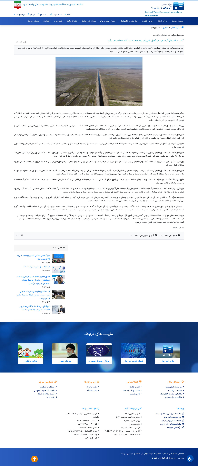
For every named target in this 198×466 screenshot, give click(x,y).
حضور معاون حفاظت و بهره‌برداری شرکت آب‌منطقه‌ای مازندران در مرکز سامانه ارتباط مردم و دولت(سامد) (33, 280)
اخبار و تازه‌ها (135, 387)
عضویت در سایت (175, 390)
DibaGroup (157, 457)
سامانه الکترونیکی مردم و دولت (168, 414)
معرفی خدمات (33, 21)
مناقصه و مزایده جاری (173, 397)
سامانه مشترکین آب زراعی (170, 424)
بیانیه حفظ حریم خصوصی (44, 390)
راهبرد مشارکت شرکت (46, 394)
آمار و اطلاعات (147, 21)
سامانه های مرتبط (89, 21)
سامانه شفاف (92, 390)
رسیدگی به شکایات (47, 387)
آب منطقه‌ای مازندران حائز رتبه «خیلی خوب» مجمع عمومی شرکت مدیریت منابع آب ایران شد (33, 295)
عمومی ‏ (165, 27)
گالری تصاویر (135, 394)
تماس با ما (58, 21)
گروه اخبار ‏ (175, 27)
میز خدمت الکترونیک (129, 21)
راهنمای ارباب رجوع (108, 21)
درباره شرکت (162, 21)
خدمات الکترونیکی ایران (171, 421)
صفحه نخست (177, 21)
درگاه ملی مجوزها (174, 427)
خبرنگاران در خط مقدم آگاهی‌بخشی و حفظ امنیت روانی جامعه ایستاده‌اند (35, 308)
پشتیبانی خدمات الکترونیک (171, 394)
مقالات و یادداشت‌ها (131, 390)
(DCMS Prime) (168, 457)
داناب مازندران (91, 387)
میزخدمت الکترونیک (174, 387)
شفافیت (46, 21)
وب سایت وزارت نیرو (172, 417)
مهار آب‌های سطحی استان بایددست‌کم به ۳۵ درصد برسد (33, 257)
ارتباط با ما (51, 397)
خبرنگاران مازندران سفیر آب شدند (36, 267)
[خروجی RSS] (17, 42)
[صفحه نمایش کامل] (21, 42)
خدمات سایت (72, 21)
